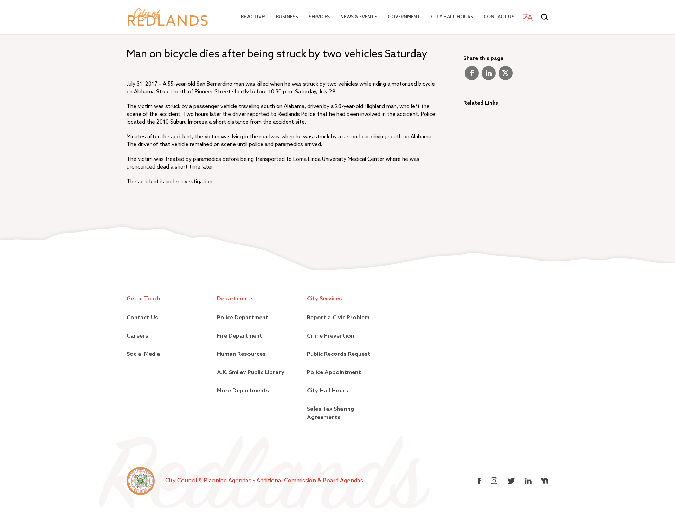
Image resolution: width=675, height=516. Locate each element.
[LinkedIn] (488, 76)
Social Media (143, 354)
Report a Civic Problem (338, 318)
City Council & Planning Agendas (209, 481)
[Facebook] (471, 76)
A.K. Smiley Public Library (250, 372)
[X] (505, 76)
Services (319, 17)
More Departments (243, 391)
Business (287, 17)
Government (404, 17)
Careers (137, 336)
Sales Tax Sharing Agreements (330, 413)
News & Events (358, 17)
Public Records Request (339, 354)
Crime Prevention (330, 336)
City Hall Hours (452, 17)
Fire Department (239, 336)
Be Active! (253, 17)
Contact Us (499, 17)
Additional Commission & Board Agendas (309, 481)
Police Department (242, 318)
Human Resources (241, 354)
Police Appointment (334, 372)
